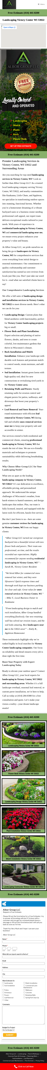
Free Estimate (29, 1061)
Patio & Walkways (33, 1054)
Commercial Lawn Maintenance (13, 1061)
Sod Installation (17, 1058)
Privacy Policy (40, 1061)
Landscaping (22, 1054)
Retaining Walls (32, 1056)
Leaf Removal (28, 1058)
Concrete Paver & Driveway (16, 1056)
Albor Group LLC (11, 1054)
